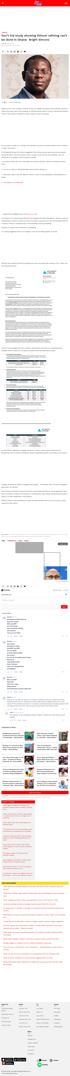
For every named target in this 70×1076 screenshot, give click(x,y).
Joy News (39, 1008)
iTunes (55, 1060)
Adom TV (39, 1012)
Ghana (20, 540)
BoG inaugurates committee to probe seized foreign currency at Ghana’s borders (17, 861)
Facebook (57, 1012)
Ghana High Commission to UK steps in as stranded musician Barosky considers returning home (17, 808)
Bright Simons (12, 540)
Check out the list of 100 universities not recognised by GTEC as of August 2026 (31, 954)
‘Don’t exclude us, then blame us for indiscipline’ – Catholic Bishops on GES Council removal (32, 948)
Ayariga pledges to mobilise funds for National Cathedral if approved (27, 943)
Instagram (57, 1019)
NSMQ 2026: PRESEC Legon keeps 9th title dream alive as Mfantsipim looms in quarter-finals (34, 894)
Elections (31, 1054)
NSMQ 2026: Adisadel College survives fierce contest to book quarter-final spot (30, 939)
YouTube (57, 1008)
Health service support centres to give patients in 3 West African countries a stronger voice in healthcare (17, 816)
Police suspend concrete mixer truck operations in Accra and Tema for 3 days (30, 900)
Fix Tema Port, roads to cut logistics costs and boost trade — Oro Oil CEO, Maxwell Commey (17, 875)
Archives (31, 1050)
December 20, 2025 (30, 214)
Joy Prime (39, 1016)
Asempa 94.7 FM (25, 1019)
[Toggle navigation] (66, 3)
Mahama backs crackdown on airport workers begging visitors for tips (27, 958)
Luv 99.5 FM (23, 1023)
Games (30, 1035)
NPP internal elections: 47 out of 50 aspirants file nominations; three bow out (17, 868)
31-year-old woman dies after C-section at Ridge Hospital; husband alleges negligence (33, 921)
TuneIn (44, 1060)
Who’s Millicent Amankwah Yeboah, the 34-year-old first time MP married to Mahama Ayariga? (33, 888)
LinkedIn (57, 1023)
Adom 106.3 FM (24, 1012)
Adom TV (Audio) (42, 1023)
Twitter (56, 1016)
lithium (27, 540)
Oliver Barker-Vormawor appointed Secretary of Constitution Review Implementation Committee (32, 933)
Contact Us (5, 1018)
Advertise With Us (7, 1014)
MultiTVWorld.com (42, 1019)
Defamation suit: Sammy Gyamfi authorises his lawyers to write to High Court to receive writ (34, 916)
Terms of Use (6, 1021)
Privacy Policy (6, 1025)
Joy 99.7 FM (23, 1008)
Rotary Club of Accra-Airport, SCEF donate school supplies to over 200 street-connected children (17, 847)
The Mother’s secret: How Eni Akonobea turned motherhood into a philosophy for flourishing (17, 831)
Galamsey (31, 1046)
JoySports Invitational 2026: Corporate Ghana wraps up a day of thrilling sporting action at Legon (17, 838)
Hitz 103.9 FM (23, 1016)
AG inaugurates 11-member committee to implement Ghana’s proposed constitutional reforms (33, 909)
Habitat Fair (32, 1039)
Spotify (45, 1065)
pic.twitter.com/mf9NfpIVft (13, 182)
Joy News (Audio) (42, 1026)
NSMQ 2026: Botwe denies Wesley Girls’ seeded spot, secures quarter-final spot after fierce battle (33, 963)
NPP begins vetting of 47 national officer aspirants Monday (15, 855)
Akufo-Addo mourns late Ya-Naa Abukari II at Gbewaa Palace (17, 824)
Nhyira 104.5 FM (24, 1026)
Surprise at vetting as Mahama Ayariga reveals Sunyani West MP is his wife (29, 904)
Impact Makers (33, 1043)
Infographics (58, 1026)
